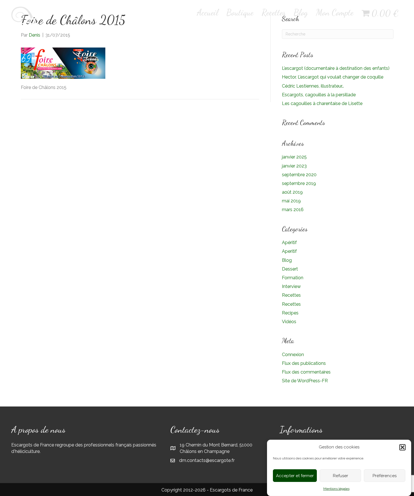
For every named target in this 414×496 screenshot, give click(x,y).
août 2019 (292, 192)
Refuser (340, 475)
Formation (292, 277)
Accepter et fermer (295, 475)
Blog (301, 12)
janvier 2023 (294, 166)
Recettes (274, 12)
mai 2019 (291, 201)
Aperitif (289, 251)
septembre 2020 (299, 174)
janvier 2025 (294, 157)
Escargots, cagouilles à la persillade (319, 94)
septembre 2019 (299, 183)
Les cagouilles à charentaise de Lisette (322, 103)
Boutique (239, 12)
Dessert (290, 269)
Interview (291, 286)
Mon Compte (334, 12)
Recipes (290, 313)
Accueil (207, 12)
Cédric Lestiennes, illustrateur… (313, 86)
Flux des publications (304, 363)
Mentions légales (336, 489)
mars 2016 (293, 209)
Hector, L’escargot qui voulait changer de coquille (332, 77)
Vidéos (289, 321)
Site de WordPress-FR (305, 380)
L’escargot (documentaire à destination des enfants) (335, 68)
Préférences (385, 475)
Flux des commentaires (306, 372)
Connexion (293, 354)
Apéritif (289, 242)
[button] (402, 447)
